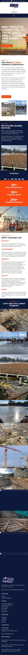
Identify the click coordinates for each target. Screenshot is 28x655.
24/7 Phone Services (14, 11)
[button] (14, 15)
